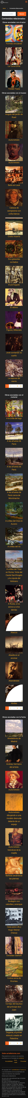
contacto (21, 1058)
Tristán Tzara (14, 89)
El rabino (14, 307)
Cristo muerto (14, 236)
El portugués (14, 285)
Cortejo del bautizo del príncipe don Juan (14, 1007)
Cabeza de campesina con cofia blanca (14, 211)
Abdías (14, 703)
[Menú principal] (26, 1)
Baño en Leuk (14, 185)
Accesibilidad (9, 1061)
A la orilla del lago (14, 418)
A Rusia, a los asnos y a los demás (14, 607)
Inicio (4, 8)
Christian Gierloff (14, 955)
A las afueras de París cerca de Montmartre (14, 495)
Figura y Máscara (14, 330)
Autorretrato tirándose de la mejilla (14, 850)
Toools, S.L (23, 1069)
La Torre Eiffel (14, 66)
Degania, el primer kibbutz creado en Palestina (14, 1035)
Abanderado (14, 681)
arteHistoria (15, 1069)
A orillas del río (14, 546)
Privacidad (23, 1061)
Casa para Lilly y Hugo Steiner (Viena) (14, 930)
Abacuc (14, 632)
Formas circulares (14, 43)
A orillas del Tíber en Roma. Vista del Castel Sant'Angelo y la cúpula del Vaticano (14, 575)
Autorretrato (14, 140)
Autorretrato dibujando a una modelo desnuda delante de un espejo (14, 818)
